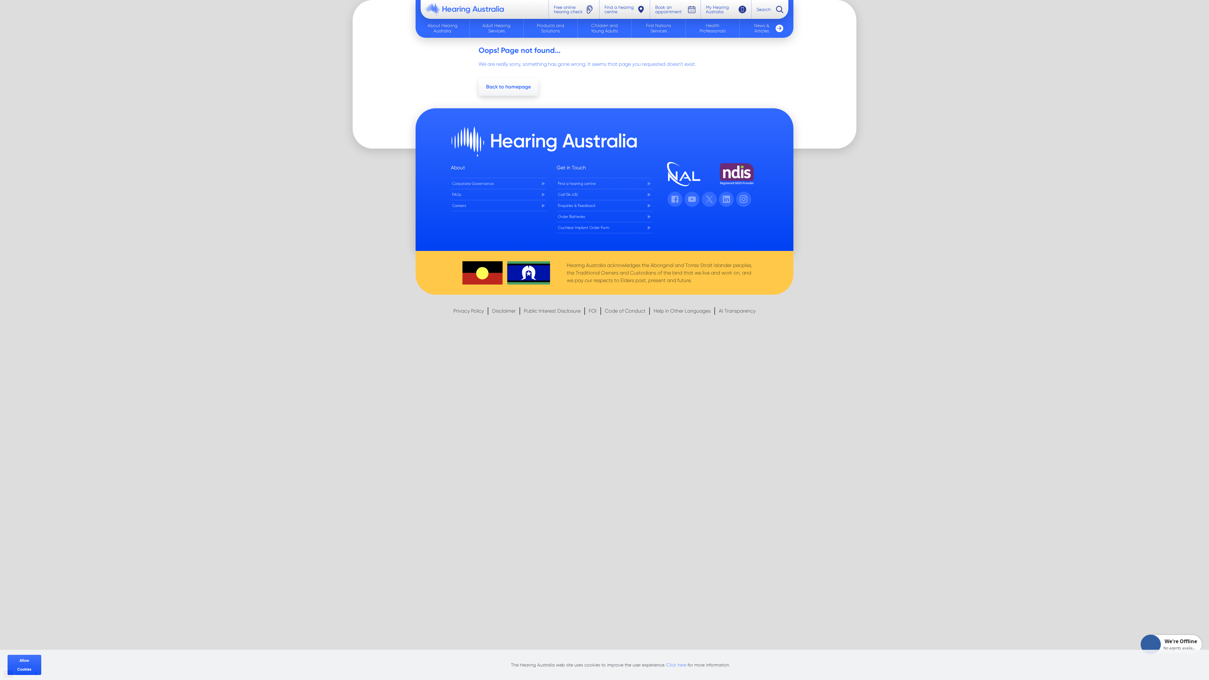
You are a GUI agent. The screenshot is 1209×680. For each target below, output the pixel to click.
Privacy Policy (468, 311)
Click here (676, 664)
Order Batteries (571, 216)
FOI (593, 311)
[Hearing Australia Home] (465, 9)
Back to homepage (508, 87)
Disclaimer (504, 311)
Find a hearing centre (577, 183)
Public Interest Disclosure (552, 311)
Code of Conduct (625, 311)
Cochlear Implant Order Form (583, 227)
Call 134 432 (568, 194)
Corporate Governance (473, 183)
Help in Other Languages (682, 311)
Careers (459, 205)
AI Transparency (737, 311)
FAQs (457, 194)
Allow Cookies (24, 665)
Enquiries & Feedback (577, 205)
